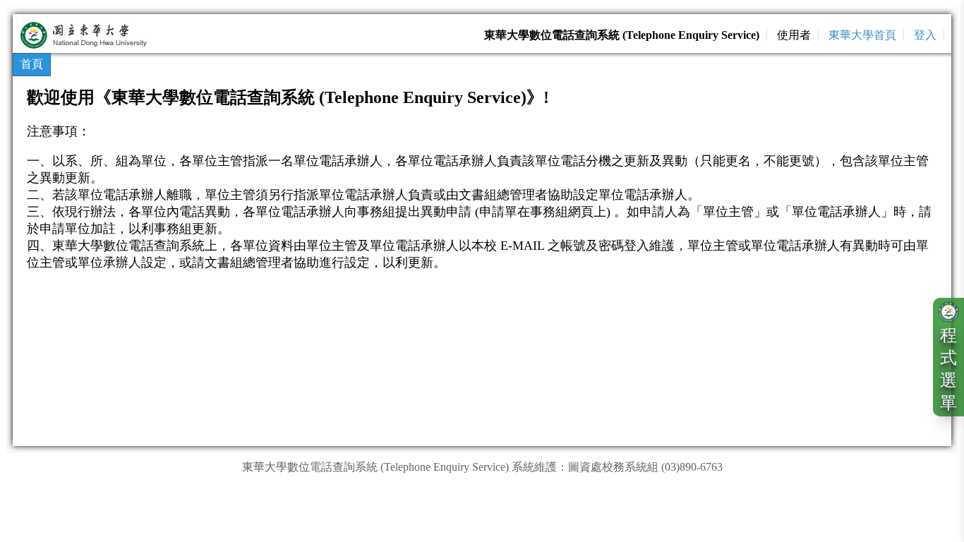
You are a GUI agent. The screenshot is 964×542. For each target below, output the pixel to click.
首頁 (31, 64)
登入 (925, 35)
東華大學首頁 (862, 35)
